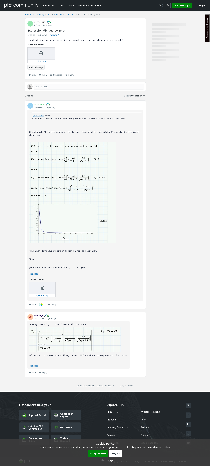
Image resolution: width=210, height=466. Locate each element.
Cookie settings (104, 385)
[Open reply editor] (85, 86)
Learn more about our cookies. (156, 447)
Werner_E (38, 315)
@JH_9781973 (38, 115)
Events (61, 5)
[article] (85, 205)
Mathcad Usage (36, 67)
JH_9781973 (39, 22)
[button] (182, 5)
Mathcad (58, 14)
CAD (49, 14)
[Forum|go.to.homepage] (21, 5)
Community (38, 14)
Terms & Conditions (85, 385)
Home (28, 14)
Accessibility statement (123, 385)
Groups (71, 5)
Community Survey (207, 28)
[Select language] (168, 5)
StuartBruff (39, 104)
